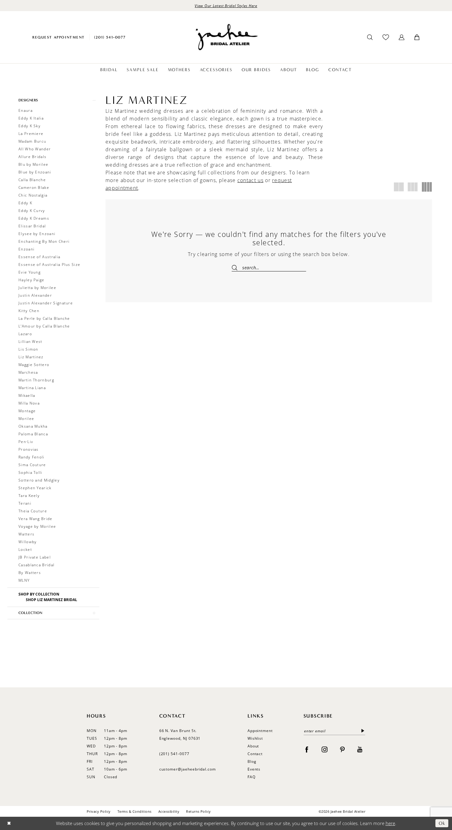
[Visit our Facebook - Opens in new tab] (306, 749)
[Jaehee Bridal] (226, 37)
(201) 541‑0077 (174, 753)
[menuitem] (58, 37)
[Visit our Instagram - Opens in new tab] (324, 749)
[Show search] (370, 37)
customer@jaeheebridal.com (187, 769)
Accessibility (168, 811)
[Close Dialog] (9, 823)
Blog (252, 761)
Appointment (260, 730)
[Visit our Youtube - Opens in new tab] (360, 749)
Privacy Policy (99, 811)
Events (254, 769)
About (253, 746)
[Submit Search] (237, 267)
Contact (255, 753)
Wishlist (255, 738)
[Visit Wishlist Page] (386, 37)
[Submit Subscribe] (361, 731)
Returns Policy (198, 811)
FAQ (252, 776)
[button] (401, 37)
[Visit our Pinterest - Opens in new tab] (342, 749)
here (390, 823)
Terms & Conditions (134, 811)
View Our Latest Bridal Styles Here (226, 5)
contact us (250, 180)
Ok (442, 823)
